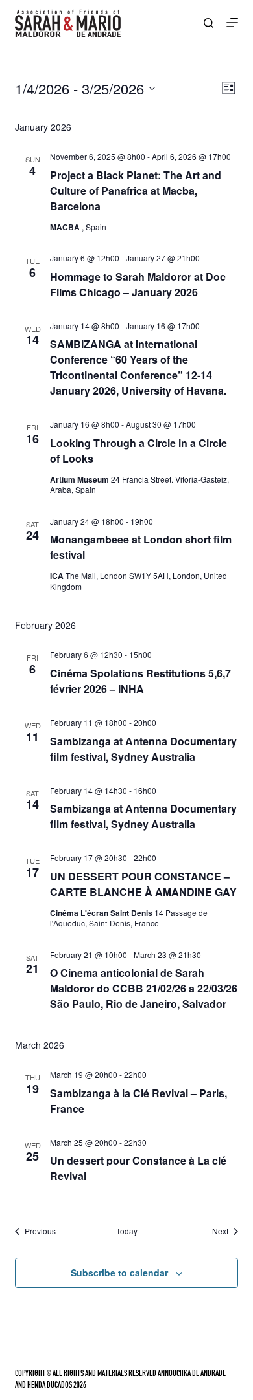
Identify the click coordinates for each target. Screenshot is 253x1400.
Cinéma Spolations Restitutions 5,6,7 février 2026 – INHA (140, 681)
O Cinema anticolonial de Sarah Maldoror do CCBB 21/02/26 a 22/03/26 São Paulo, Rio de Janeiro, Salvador (143, 988)
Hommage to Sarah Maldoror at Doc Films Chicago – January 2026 (138, 284)
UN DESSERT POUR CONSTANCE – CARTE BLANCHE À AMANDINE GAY (143, 884)
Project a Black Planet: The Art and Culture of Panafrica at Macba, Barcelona (135, 190)
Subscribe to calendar (119, 1272)
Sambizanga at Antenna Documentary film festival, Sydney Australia (143, 749)
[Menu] (232, 22)
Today (127, 1231)
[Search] (208, 23)
